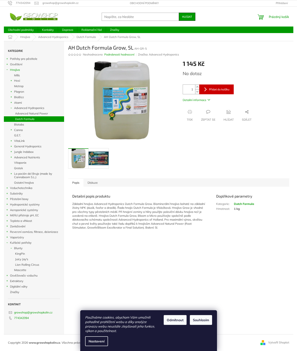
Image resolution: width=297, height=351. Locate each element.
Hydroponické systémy (25, 204)
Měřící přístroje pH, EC (24, 215)
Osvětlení (16, 64)
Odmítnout (175, 320)
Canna (18, 130)
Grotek (18, 168)
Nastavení (97, 341)
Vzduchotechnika (21, 188)
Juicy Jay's (21, 259)
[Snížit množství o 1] (197, 91)
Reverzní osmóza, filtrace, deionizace (34, 232)
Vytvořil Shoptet (278, 342)
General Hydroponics (27, 146)
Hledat (187, 16)
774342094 (21, 318)
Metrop (18, 86)
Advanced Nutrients (27, 157)
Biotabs (19, 124)
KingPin (20, 253)
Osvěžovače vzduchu (24, 275)
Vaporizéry (17, 237)
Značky (14, 292)
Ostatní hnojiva (24, 182)
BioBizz (19, 97)
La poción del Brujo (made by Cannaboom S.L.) (33, 175)
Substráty (16, 193)
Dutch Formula (24, 119)
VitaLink (19, 141)
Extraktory (16, 281)
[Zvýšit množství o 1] (197, 87)
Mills (17, 75)
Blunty (18, 248)
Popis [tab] (75, 182)
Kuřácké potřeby (20, 242)
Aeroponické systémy (24, 210)
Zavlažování (17, 226)
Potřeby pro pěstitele (23, 59)
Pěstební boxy (19, 199)
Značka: (158, 54)
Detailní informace (194, 100)
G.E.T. (17, 135)
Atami (18, 102)
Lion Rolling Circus (27, 265)
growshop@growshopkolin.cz (33, 312)
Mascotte (20, 270)
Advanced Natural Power (31, 113)
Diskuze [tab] (93, 182)
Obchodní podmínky (144, 3)
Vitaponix (20, 162)
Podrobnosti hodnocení (119, 54)
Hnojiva (15, 70)
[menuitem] (21, 30)
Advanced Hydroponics (29, 108)
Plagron (19, 91)
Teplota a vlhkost (21, 221)
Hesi (17, 80)
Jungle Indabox (23, 152)
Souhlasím (201, 320)
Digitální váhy (18, 286)
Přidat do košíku (219, 89)
